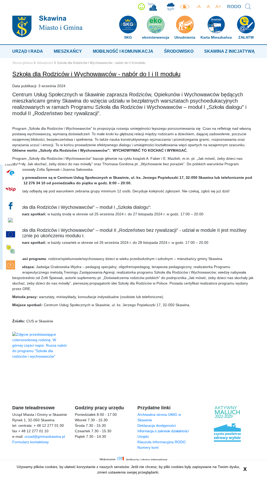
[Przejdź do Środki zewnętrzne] (11, 249)
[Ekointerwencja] (152, 7)
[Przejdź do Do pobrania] (11, 265)
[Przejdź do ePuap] (11, 172)
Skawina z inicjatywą (229, 51)
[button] (141, 6)
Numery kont (148, 447)
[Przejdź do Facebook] (11, 206)
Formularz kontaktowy (30, 442)
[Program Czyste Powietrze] (170, 6)
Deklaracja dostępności (156, 425)
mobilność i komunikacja (123, 51)
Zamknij (11, 164)
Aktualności (45, 63)
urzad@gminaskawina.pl (45, 436)
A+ (218, 6)
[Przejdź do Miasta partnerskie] (11, 234)
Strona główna (22, 63)
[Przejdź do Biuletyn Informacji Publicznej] (11, 189)
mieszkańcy (68, 51)
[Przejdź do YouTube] (11, 220)
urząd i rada (27, 51)
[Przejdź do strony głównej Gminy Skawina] (47, 26)
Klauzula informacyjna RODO (161, 442)
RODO (234, 6)
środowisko (178, 51)
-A (198, 6)
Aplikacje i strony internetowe (146, 460)
